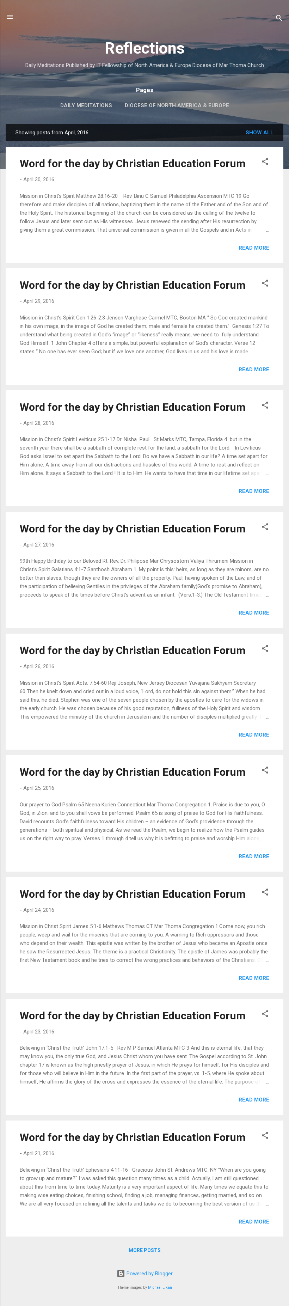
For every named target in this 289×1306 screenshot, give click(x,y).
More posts (145, 1250)
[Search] (279, 19)
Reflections (145, 48)
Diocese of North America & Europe (177, 105)
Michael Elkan (160, 1287)
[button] (265, 162)
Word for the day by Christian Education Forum (133, 163)
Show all (259, 132)
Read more (254, 248)
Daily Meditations (86, 105)
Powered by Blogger (149, 1273)
